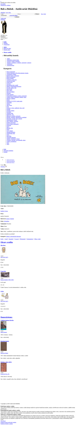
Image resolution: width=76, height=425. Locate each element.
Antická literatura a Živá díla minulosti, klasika (17, 73)
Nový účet (43, 14)
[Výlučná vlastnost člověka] (3, 329)
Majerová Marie (4, 353)
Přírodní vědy (10, 128)
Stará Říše (9, 136)
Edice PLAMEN (10, 91)
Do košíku (3, 4)
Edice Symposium (11, 71)
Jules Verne (9, 105)
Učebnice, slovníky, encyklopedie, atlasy (16, 140)
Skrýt (4, 421)
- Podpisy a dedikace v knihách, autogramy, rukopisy (19, 62)
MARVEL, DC (10, 114)
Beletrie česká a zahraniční (13, 75)
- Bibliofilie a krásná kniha (13, 60)
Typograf (16, 239)
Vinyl (8, 144)
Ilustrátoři (11, 239)
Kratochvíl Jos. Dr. (5, 374)
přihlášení (3, 12)
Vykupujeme (7, 44)
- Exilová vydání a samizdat (13, 61)
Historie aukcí (7, 49)
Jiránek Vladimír (10, 218)
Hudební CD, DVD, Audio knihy (14, 101)
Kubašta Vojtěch (10, 110)
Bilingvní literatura (11, 77)
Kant (8, 106)
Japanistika (9, 102)
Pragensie (9, 125)
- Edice (8, 58)
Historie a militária (11, 98)
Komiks (8, 109)
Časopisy (9, 83)
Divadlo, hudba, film (11, 87)
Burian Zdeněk (10, 78)
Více (2, 421)
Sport (8, 134)
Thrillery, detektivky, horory (13, 138)
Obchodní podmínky (8, 150)
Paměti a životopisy (11, 122)
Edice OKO (9, 90)
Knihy (2, 239)
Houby (8, 100)
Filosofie (9, 93)
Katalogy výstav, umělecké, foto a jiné (15, 108)
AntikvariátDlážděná (3, 19)
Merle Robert (4, 332)
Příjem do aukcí (7, 48)
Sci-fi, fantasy (10, 130)
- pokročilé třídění (13, 15)
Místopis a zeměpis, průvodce (13, 116)
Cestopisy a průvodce (12, 79)
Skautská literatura (11, 132)
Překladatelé (23, 239)
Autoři (6, 239)
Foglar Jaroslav (10, 94)
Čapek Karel (9, 82)
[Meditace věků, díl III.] (4, 371)
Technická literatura (11, 137)
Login (2, 14)
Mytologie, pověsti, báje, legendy (14, 118)
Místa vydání (37, 239)
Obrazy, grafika (7, 242)
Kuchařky (9, 112)
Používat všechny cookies (7, 423)
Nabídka (6, 43)
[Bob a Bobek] (23, 203)
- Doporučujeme (10, 65)
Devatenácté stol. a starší (12, 85)
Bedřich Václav (4, 211)
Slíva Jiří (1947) (4, 257)
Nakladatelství (30, 239)
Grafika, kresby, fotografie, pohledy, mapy (16, 97)
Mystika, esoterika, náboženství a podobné (16, 117)
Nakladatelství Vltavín (12, 120)
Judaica (8, 104)
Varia (8, 143)
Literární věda (10, 113)
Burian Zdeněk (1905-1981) (7, 279)
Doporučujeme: (6, 317)
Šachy (8, 129)
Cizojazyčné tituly (11, 81)
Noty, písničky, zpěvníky (12, 121)
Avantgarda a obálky (11, 74)
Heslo (19, 14)
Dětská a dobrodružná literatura (14, 86)
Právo (8, 126)
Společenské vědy (11, 133)
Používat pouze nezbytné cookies (8, 422)
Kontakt (5, 152)
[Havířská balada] (4, 350)
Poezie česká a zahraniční (12, 124)
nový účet (8, 12)
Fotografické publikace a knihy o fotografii (17, 96)
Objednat (3, 166)
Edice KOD (9, 89)
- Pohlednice (9, 64)
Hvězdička (6, 221)
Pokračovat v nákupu (6, 5)
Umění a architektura (11, 141)
